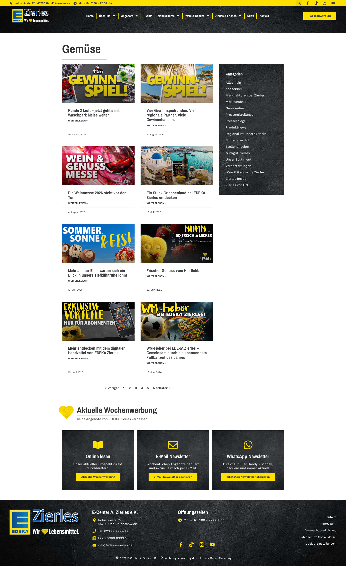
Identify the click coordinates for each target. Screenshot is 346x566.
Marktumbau (236, 102)
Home (90, 16)
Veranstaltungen (238, 166)
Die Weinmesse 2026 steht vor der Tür (97, 195)
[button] (299, 3)
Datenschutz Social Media (317, 537)
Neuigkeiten (235, 108)
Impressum (328, 523)
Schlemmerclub (238, 140)
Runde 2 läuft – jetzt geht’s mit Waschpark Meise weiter (94, 112)
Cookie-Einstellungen (321, 543)
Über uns (104, 16)
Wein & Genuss (194, 16)
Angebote (127, 16)
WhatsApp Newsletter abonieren (248, 476)
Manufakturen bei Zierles (245, 95)
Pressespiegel (236, 121)
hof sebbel (234, 89)
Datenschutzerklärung (320, 530)
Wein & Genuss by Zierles (245, 172)
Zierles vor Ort (237, 185)
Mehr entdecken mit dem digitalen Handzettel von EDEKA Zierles (97, 350)
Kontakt (264, 16)
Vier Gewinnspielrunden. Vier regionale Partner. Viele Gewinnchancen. (171, 114)
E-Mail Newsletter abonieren (173, 476)
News (250, 16)
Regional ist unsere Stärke (246, 134)
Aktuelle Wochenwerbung (98, 476)
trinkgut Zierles (238, 153)
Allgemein (233, 82)
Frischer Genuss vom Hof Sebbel (174, 270)
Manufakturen (166, 16)
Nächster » (161, 388)
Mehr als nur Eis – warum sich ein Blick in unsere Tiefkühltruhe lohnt (97, 273)
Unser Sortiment (238, 159)
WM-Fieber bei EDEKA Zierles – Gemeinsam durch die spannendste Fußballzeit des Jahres (177, 352)
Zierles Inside (236, 179)
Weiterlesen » (78, 120)
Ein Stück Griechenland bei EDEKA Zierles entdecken (176, 195)
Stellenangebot (237, 147)
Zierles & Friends (225, 16)
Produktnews (236, 127)
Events (148, 16)
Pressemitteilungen (240, 114)
